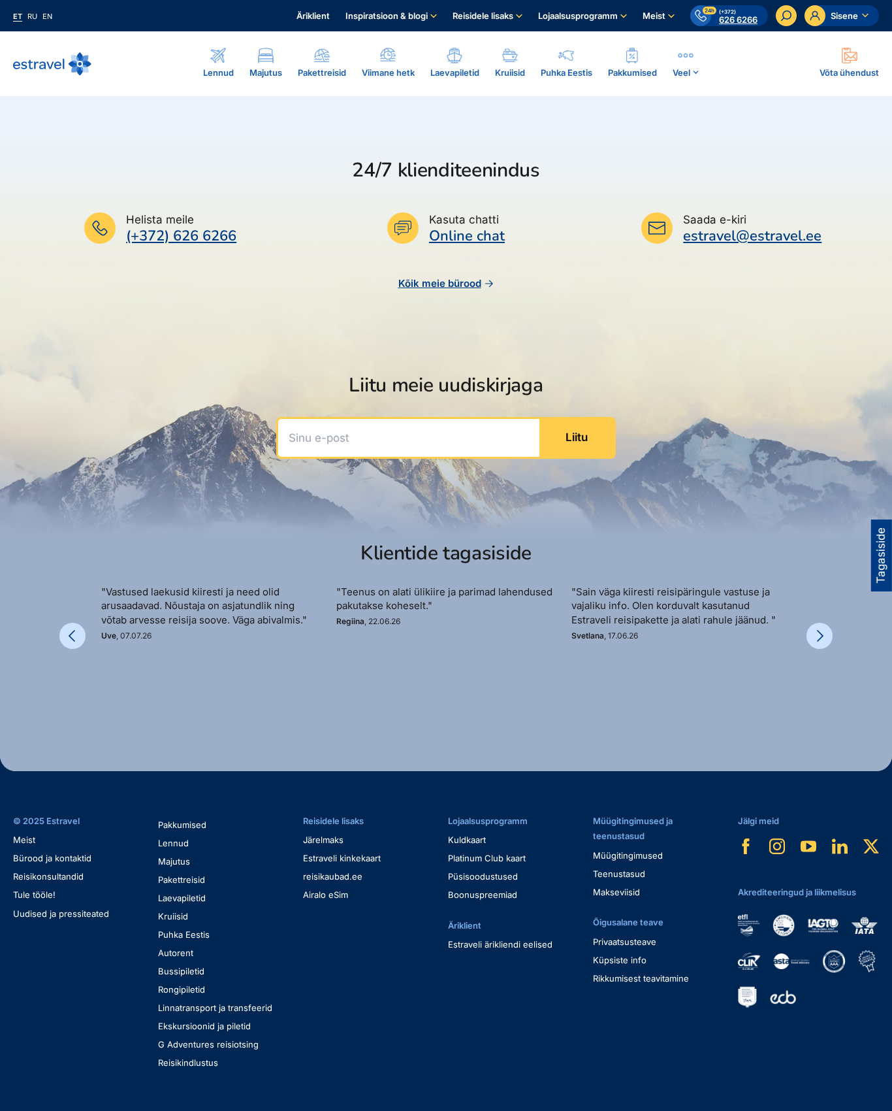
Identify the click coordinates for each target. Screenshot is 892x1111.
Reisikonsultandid (48, 876)
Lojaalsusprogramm (578, 15)
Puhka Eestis (184, 934)
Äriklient (313, 15)
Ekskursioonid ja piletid (204, 1026)
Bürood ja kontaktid (52, 858)
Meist (654, 15)
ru (32, 16)
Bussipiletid (181, 971)
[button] (106, 686)
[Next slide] (819, 636)
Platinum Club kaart (487, 858)
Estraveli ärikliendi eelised (500, 944)
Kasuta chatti (464, 219)
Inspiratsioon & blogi (386, 15)
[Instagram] (777, 846)
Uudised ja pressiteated (61, 913)
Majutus (174, 861)
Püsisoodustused (483, 876)
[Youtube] (808, 846)
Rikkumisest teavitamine (641, 978)
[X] (871, 846)
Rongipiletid (181, 989)
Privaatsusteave (624, 942)
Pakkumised (182, 825)
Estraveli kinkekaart (342, 858)
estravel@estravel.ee (752, 236)
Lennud (173, 843)
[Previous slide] (72, 636)
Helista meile (160, 219)
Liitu (576, 437)
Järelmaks (323, 840)
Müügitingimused (628, 855)
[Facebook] (746, 846)
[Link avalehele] (52, 64)
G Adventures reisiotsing (208, 1044)
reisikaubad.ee (332, 876)
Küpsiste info (619, 960)
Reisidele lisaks (483, 15)
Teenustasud (619, 874)
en (47, 16)
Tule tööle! (34, 894)
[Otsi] (786, 15)
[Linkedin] (840, 846)
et (17, 16)
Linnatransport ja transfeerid (215, 1008)
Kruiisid (173, 916)
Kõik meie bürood (439, 283)
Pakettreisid (181, 879)
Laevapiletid (182, 898)
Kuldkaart (467, 840)
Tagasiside (880, 555)
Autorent (175, 953)
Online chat (467, 236)
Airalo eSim (325, 894)
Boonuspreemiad (482, 894)
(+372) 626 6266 (181, 236)
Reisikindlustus (188, 1062)
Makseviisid (616, 892)
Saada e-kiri (714, 219)
